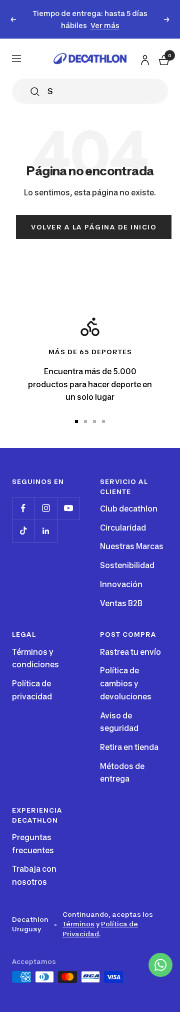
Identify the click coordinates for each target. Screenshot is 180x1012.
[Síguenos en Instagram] (45, 508)
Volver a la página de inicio (93, 227)
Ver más (105, 25)
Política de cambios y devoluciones (126, 683)
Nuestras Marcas (132, 546)
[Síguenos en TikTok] (23, 531)
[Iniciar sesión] (143, 58)
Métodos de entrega (122, 773)
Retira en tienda (129, 747)
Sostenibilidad (127, 565)
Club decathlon (129, 509)
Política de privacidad (32, 690)
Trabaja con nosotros (34, 875)
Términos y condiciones (35, 658)
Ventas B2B (121, 603)
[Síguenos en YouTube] (68, 508)
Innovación (121, 584)
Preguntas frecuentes (33, 844)
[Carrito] (163, 59)
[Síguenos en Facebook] (23, 508)
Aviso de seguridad (119, 722)
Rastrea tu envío (130, 652)
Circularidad (123, 528)
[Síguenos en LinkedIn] (45, 531)
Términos (78, 924)
